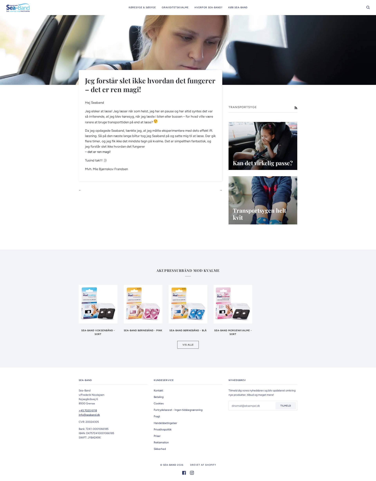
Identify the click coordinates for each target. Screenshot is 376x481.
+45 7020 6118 (88, 410)
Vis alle (188, 344)
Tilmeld (285, 405)
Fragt (157, 416)
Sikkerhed (160, 448)
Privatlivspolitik (163, 429)
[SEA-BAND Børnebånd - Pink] (143, 304)
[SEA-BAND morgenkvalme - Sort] (233, 304)
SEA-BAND (169, 465)
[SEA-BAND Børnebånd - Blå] (188, 304)
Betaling (159, 396)
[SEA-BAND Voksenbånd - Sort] (98, 304)
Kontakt (158, 390)
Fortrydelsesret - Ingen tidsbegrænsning (178, 409)
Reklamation (161, 442)
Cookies (159, 403)
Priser (157, 435)
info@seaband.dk (89, 414)
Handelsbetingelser (165, 423)
